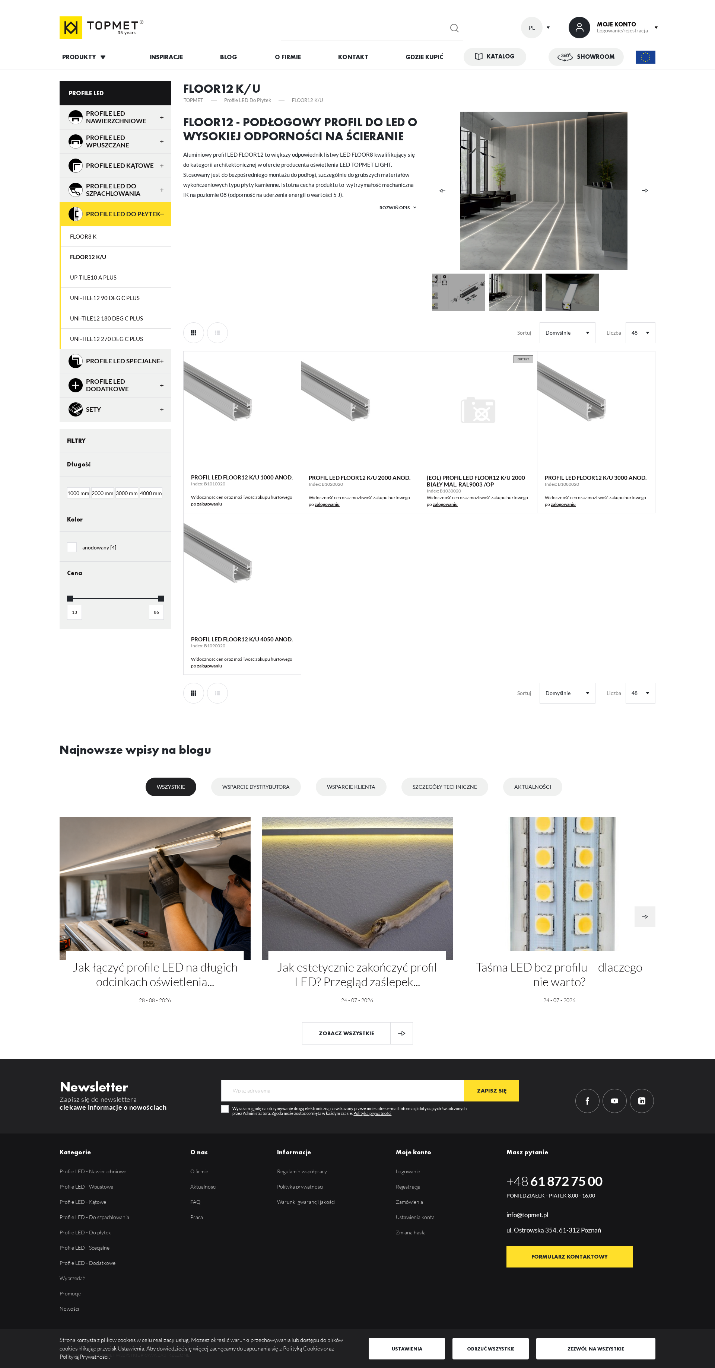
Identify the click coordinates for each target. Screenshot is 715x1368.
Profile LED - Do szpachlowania (94, 1217)
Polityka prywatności (372, 1113)
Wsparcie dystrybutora (256, 787)
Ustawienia (407, 1349)
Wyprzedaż (72, 1278)
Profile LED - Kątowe (83, 1202)
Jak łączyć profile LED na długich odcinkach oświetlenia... (155, 974)
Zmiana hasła (411, 1232)
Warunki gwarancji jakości (306, 1202)
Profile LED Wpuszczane (107, 141)
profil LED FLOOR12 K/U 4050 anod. (242, 639)
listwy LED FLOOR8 (348, 154)
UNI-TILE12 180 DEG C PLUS (106, 318)
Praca (196, 1217)
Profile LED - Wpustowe (86, 1186)
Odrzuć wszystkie (491, 1349)
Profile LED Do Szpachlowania (113, 189)
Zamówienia (409, 1202)
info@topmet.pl (527, 1215)
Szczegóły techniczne (445, 787)
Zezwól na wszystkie (596, 1349)
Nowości (69, 1308)
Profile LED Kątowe (120, 165)
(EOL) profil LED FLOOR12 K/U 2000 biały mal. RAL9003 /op (476, 481)
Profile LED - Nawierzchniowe (93, 1171)
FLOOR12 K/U (88, 256)
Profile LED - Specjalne (84, 1247)
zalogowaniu (209, 504)
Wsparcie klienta (351, 787)
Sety (93, 409)
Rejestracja (408, 1186)
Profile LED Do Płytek (123, 214)
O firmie (199, 1171)
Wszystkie (171, 787)
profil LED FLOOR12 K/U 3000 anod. (595, 477)
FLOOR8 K (83, 236)
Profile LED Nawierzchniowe (116, 117)
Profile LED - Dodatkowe (87, 1263)
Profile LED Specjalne (123, 361)
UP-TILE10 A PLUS (93, 277)
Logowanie (408, 1171)
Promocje (70, 1293)
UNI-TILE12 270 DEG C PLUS (106, 338)
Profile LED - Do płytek (85, 1232)
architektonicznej (236, 164)
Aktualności (532, 787)
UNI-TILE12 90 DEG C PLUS (105, 297)
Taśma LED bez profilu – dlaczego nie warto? (559, 974)
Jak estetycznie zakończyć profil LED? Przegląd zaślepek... (357, 974)
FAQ (195, 1202)
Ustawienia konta (415, 1217)
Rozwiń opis (394, 207)
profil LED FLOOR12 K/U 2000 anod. (359, 477)
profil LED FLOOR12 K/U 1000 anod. (242, 477)
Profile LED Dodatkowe (107, 385)
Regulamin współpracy (302, 1171)
